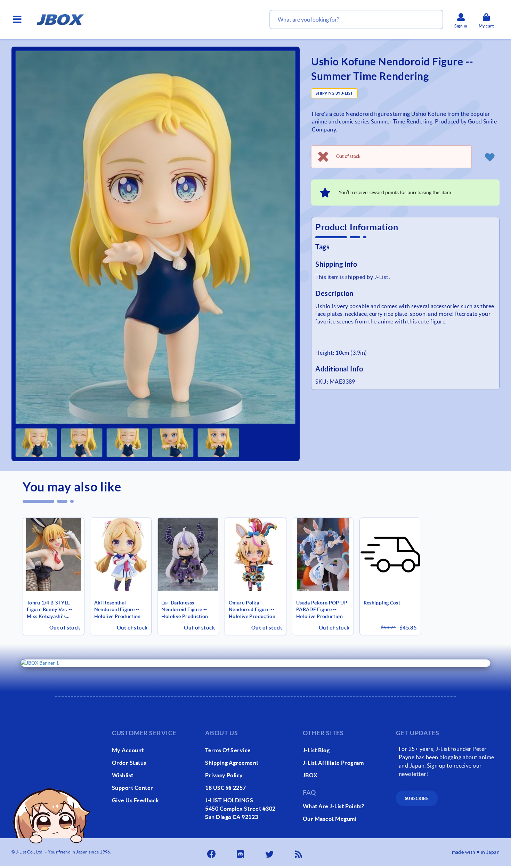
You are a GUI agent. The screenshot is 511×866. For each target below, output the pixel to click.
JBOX (310, 775)
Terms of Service (228, 750)
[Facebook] (212, 852)
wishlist (122, 775)
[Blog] (299, 852)
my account (128, 750)
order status (129, 763)
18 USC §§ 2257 (225, 788)
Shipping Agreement (232, 763)
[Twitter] (270, 852)
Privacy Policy (224, 775)
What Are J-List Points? (333, 806)
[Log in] (489, 157)
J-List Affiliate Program (333, 763)
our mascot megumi (329, 819)
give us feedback (135, 800)
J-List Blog (316, 750)
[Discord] (241, 852)
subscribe (417, 798)
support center (132, 788)
